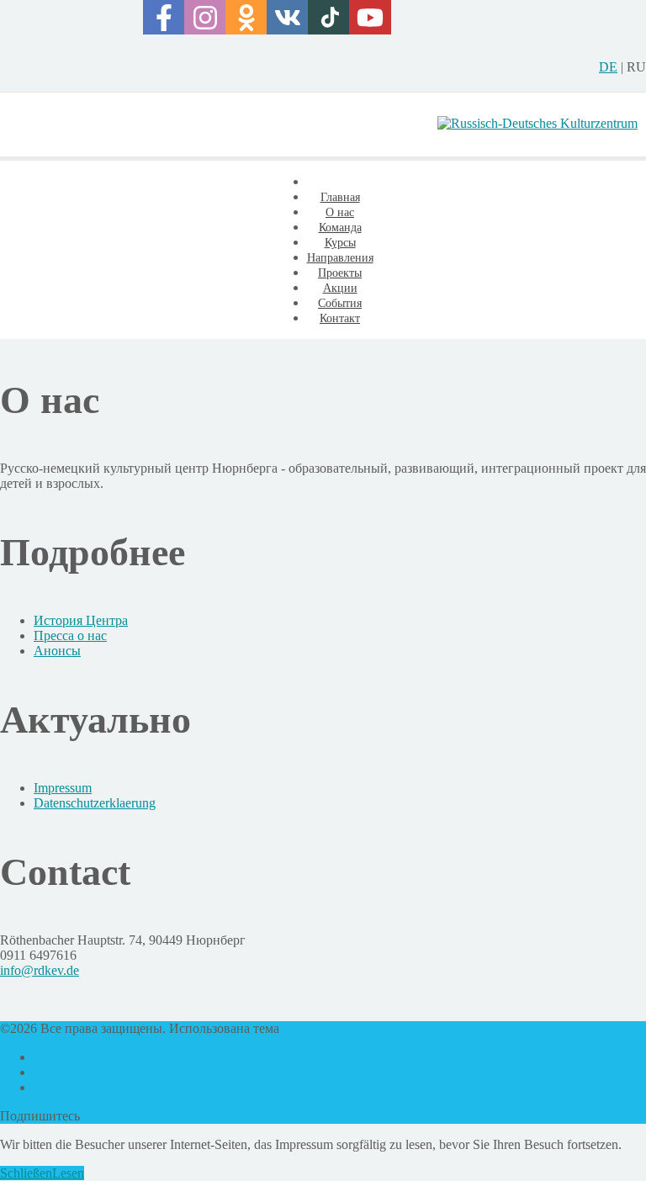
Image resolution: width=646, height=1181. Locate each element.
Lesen (68, 1173)
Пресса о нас (70, 635)
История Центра (81, 620)
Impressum (63, 788)
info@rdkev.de (39, 970)
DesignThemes (323, 1028)
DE (608, 67)
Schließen (26, 1173)
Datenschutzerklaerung (95, 803)
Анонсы (57, 650)
